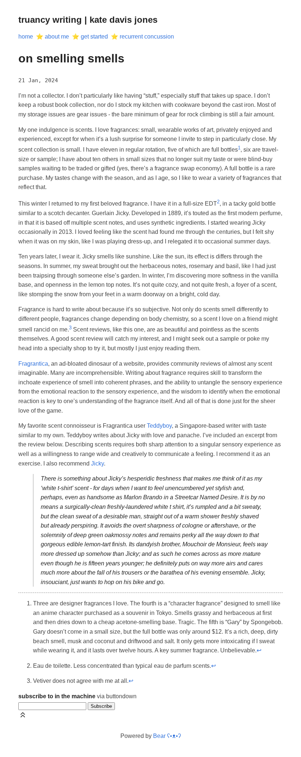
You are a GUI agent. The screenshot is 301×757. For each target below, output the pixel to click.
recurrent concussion (147, 36)
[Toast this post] (22, 716)
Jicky (97, 463)
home (25, 36)
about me (57, 36)
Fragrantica (33, 364)
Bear (167, 736)
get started (94, 36)
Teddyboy (159, 426)
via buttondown (77, 696)
